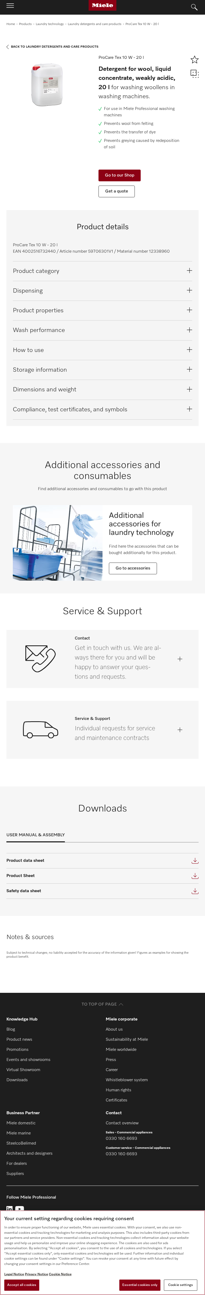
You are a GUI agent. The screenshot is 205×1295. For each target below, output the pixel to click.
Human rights (118, 1090)
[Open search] (194, 7)
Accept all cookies (21, 1285)
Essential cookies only (139, 1285)
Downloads (17, 1080)
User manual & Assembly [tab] (35, 835)
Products (25, 24)
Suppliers (15, 1174)
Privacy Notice (36, 1274)
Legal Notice (14, 1274)
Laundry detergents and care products (94, 24)
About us (114, 1029)
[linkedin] (9, 1209)
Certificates (116, 1100)
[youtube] (19, 1209)
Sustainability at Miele (127, 1040)
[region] (102, 1252)
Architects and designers (29, 1153)
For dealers (16, 1164)
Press (111, 1060)
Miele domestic (21, 1123)
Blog (10, 1029)
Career (112, 1070)
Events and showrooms (28, 1060)
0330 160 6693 (121, 1139)
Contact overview (122, 1123)
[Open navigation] (10, 7)
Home (10, 24)
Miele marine (18, 1133)
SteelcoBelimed (21, 1143)
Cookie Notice (60, 1274)
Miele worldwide (121, 1050)
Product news (19, 1040)
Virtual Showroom (23, 1070)
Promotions (17, 1050)
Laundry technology (50, 24)
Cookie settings (180, 1285)
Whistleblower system (127, 1080)
